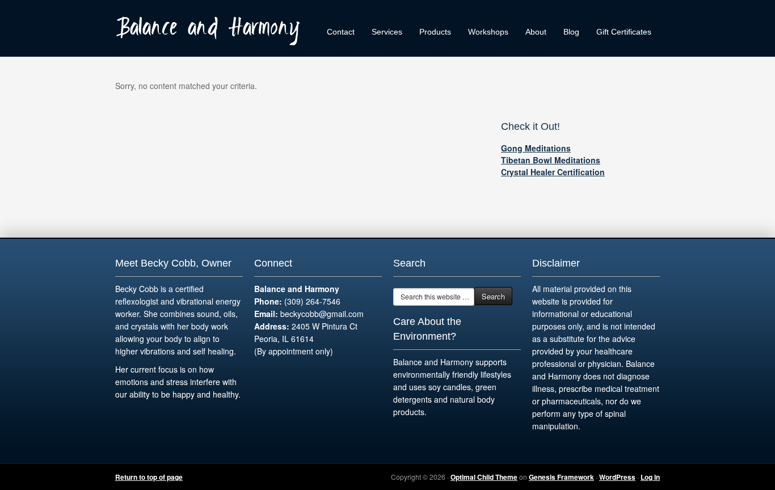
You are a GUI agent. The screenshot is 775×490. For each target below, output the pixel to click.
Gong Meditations (536, 148)
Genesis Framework (561, 477)
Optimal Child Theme (483, 477)
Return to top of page (149, 477)
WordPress (617, 477)
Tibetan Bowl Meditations (550, 160)
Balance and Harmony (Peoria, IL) (211, 28)
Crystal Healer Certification (553, 172)
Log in (650, 477)
